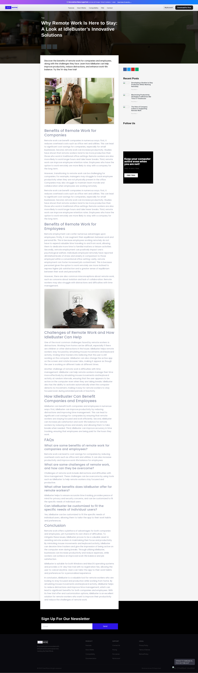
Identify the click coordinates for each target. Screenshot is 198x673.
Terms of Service (144, 650)
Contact (110, 8)
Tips (42, 18)
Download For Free (184, 7)
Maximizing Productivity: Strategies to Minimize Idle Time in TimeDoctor (141, 96)
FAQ (102, 8)
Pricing (114, 650)
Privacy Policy (143, 645)
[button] (43, 46)
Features (71, 8)
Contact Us (116, 645)
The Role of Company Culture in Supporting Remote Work (139, 108)
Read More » (134, 89)
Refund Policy (143, 654)
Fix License (116, 654)
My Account (169, 7)
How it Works (81, 8)
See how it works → (124, 2)
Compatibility (93, 8)
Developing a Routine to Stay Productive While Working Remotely (142, 84)
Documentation (91, 658)
